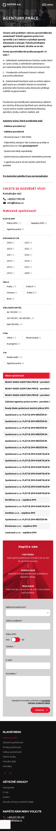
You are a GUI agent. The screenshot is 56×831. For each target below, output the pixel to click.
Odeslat (39, 710)
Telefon (10, 646)
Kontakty (7, 766)
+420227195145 (16, 199)
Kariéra (6, 797)
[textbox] (28, 613)
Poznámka (11, 673)
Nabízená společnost (16, 607)
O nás (6, 792)
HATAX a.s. (12, 5)
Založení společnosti (13, 742)
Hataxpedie (8, 787)
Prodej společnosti (12, 747)
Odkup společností (12, 752)
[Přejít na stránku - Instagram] (10, 773)
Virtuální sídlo (9, 761)
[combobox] (28, 612)
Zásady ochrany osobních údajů (18, 802)
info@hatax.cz (15, 203)
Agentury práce (10, 737)
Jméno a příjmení (14, 620)
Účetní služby (9, 756)
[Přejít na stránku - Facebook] (5, 773)
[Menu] (44, 5)
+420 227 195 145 (15, 817)
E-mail (9, 660)
